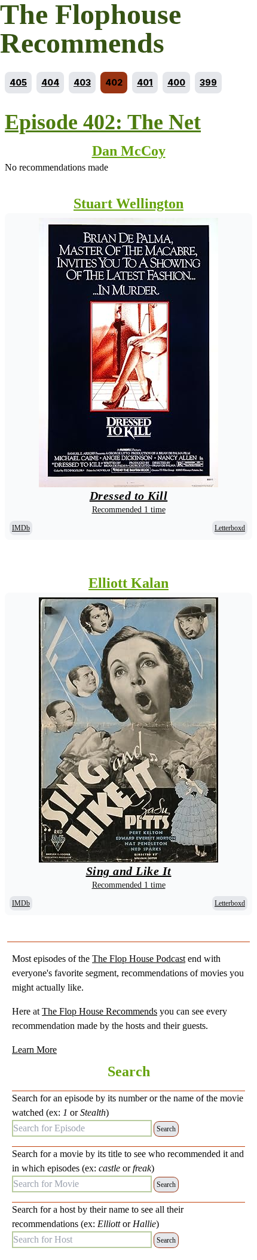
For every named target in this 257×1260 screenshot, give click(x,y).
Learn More (34, 1050)
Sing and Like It (129, 871)
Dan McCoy (129, 151)
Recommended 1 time (129, 509)
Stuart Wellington (128, 203)
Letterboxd (230, 528)
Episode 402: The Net (103, 122)
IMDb (21, 528)
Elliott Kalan (128, 583)
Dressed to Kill (129, 495)
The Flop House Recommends (99, 1011)
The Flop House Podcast (138, 959)
